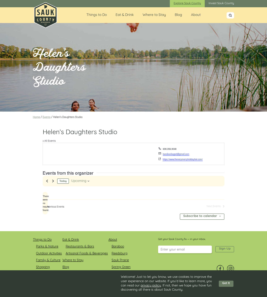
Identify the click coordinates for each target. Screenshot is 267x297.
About (196, 15)
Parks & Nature (47, 246)
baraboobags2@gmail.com (176, 153)
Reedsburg (119, 253)
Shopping (43, 267)
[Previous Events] (47, 181)
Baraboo (118, 246)
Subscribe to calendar (200, 216)
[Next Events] (53, 181)
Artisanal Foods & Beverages (87, 253)
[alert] (45, 203)
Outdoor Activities (49, 253)
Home (36, 117)
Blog (178, 15)
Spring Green (121, 267)
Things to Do (96, 15)
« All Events (49, 141)
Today (63, 181)
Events (47, 117)
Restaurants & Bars (80, 246)
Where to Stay (154, 15)
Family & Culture (48, 260)
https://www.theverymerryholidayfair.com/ (183, 159)
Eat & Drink (125, 15)
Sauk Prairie (120, 260)
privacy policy (151, 285)
